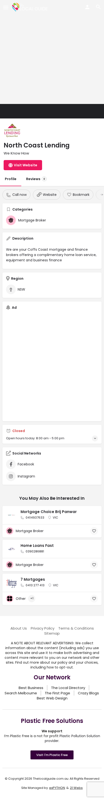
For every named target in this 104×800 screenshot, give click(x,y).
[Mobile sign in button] (87, 7)
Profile (10, 178)
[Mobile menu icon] (5, 7)
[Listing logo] (12, 130)
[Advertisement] (52, 52)
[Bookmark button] (94, 531)
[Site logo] (30, 7)
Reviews (35, 178)
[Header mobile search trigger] (98, 7)
